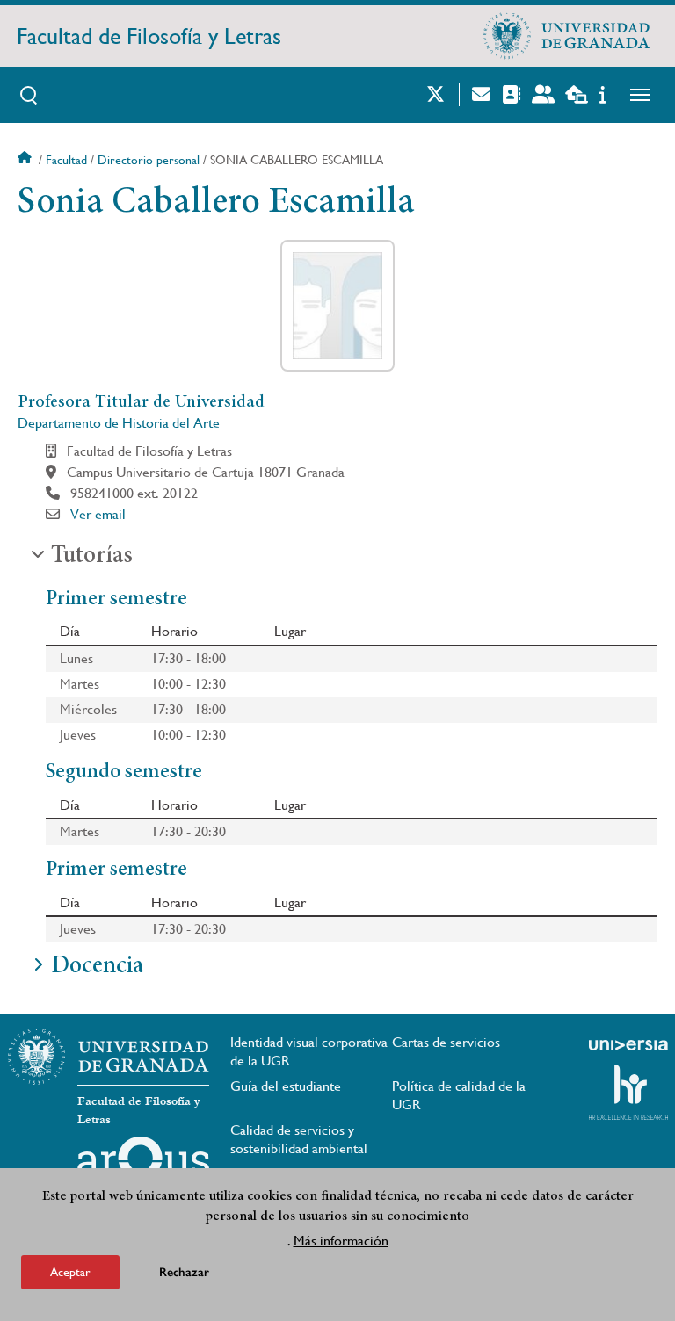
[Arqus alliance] (143, 1165)
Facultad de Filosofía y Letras (149, 36)
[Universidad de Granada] (567, 36)
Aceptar (70, 1272)
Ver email (98, 514)
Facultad (66, 160)
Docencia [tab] (97, 967)
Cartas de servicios (446, 1042)
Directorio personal (149, 160)
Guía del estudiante (285, 1086)
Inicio (26, 160)
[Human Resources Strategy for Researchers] (628, 1092)
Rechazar (184, 1272)
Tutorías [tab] (92, 557)
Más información (341, 1240)
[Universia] (628, 1045)
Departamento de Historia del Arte (119, 423)
